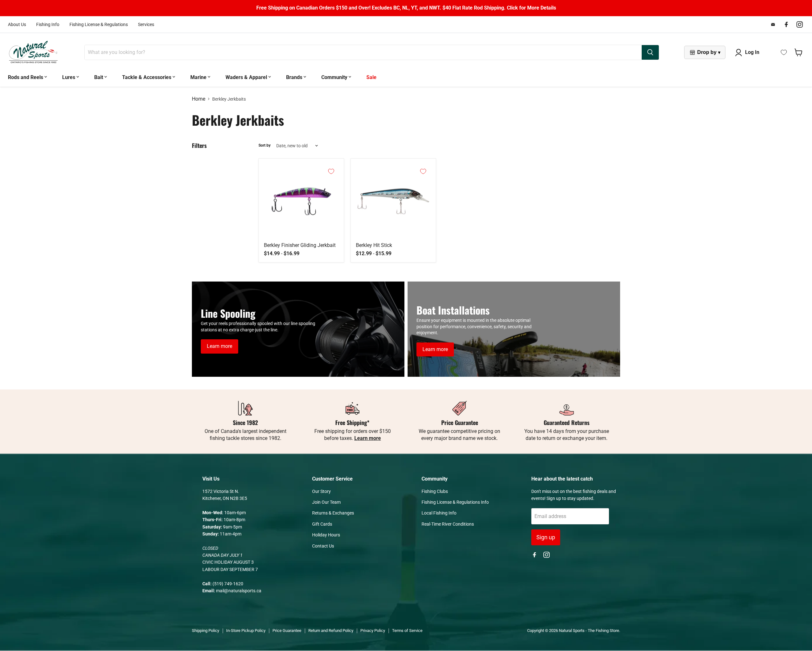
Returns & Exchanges (333, 512)
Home (198, 99)
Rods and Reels (26, 77)
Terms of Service (407, 630)
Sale (371, 77)
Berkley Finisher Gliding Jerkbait (300, 245)
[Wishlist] (784, 52)
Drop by (708, 52)
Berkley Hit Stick (374, 245)
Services (146, 24)
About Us (17, 24)
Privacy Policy (372, 630)
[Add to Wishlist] (331, 171)
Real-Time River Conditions (448, 524)
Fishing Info (47, 24)
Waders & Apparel (247, 77)
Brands (295, 77)
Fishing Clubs (435, 491)
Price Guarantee (286, 630)
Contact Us (323, 545)
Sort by (265, 145)
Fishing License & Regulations (98, 24)
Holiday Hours (326, 534)
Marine (199, 77)
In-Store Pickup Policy (245, 630)
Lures (69, 77)
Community (335, 77)
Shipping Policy (205, 630)
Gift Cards (322, 524)
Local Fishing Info (439, 512)
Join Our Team (326, 502)
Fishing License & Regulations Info (455, 502)
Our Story (321, 491)
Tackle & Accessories (147, 77)
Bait (99, 77)
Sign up (545, 537)
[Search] (650, 52)
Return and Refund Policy (330, 630)
